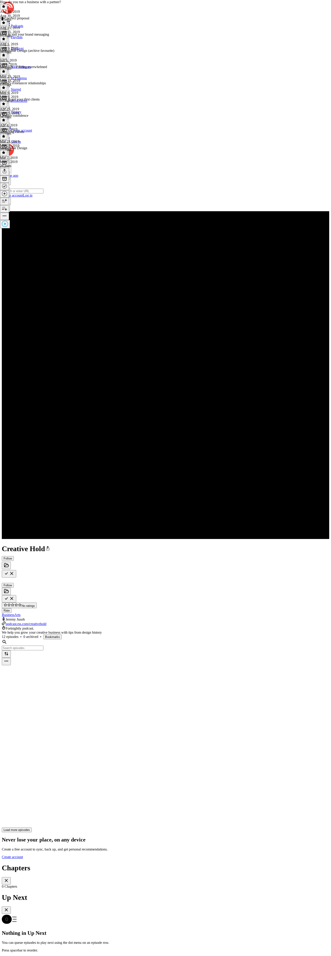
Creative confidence (14, 115)
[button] (47, 549)
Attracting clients (12, 132)
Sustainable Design (13, 148)
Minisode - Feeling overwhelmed (23, 67)
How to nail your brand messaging (24, 34)
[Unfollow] (9, 574)
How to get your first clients (20, 99)
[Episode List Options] (6, 661)
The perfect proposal (14, 18)
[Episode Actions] (4, 216)
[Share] (4, 171)
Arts (17, 615)
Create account (12, 857)
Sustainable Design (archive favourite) (27, 51)
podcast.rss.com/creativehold (26, 624)
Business (8, 615)
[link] (165, 187)
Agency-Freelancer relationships (23, 83)
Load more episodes (17, 830)
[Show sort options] (6, 654)
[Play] (5, 224)
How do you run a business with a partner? (30, 2)
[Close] (6, 881)
